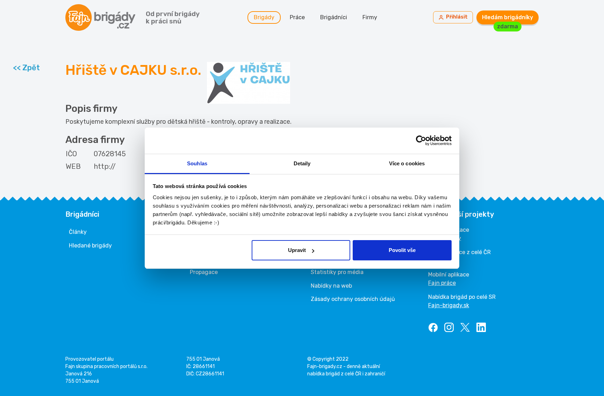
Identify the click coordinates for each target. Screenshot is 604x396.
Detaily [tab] (302, 163)
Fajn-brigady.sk (448, 305)
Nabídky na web (331, 285)
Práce (297, 17)
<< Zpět (26, 67)
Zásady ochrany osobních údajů (353, 299)
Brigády (264, 17)
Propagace (204, 272)
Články (78, 232)
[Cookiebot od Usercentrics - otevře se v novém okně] (421, 140)
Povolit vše (402, 250)
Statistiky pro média (337, 272)
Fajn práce (442, 283)
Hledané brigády (90, 245)
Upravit (297, 250)
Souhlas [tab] (197, 163)
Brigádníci (333, 17)
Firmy (369, 17)
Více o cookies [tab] (407, 163)
